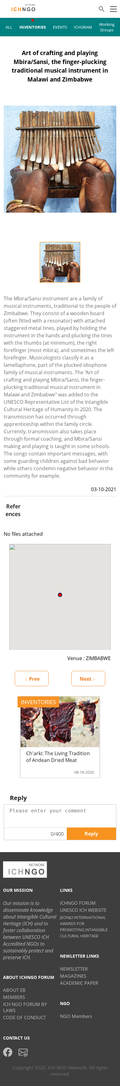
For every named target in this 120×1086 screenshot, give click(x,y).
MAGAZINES (73, 976)
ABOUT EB (14, 990)
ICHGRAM (83, 27)
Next (85, 678)
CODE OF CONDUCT (24, 1017)
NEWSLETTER (74, 969)
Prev (34, 678)
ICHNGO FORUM (78, 903)
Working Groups (106, 27)
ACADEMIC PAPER (79, 983)
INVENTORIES (32, 27)
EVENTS (60, 27)
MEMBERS (14, 997)
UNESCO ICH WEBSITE (83, 910)
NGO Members (76, 1016)
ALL (9, 27)
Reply (91, 833)
